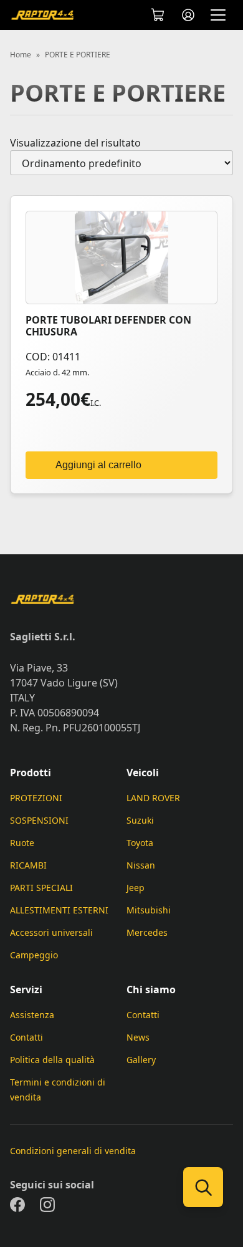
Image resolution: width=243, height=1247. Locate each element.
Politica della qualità (52, 1060)
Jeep (135, 887)
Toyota (139, 843)
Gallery (141, 1060)
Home (20, 55)
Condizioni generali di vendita (73, 1151)
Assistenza (32, 1015)
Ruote (22, 843)
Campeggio (34, 955)
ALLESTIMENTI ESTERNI (59, 910)
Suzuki (140, 820)
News (138, 1037)
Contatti (26, 1037)
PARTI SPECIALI (41, 887)
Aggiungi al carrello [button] (98, 465)
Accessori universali (51, 932)
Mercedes (147, 932)
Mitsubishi (148, 910)
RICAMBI (28, 865)
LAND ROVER (153, 798)
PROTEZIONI (36, 798)
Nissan (140, 865)
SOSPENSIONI (39, 820)
